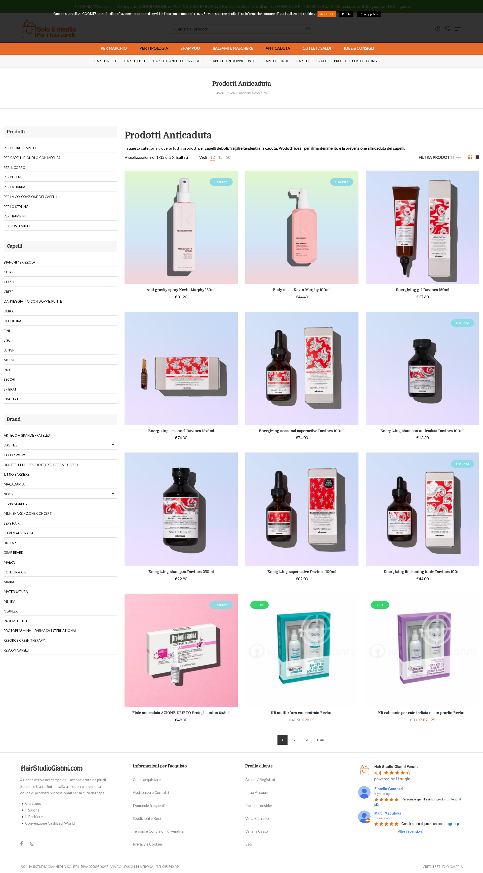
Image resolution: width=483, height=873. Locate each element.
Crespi (9, 292)
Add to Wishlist (230, 178)
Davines (10, 445)
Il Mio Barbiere (16, 474)
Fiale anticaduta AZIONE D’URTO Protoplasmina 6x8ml (181, 713)
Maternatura (16, 592)
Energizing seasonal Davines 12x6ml (181, 431)
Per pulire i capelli (20, 148)
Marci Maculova (387, 813)
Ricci (8, 370)
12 (212, 157)
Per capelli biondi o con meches (32, 158)
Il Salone (32, 810)
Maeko (10, 562)
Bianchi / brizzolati (21, 262)
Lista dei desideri (259, 805)
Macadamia (14, 484)
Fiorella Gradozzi (388, 788)
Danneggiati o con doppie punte (33, 301)
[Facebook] (21, 844)
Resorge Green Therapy (24, 640)
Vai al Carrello (257, 818)
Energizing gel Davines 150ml (422, 290)
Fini (7, 331)
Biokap (10, 543)
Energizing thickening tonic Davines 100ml (423, 572)
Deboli (9, 311)
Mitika (9, 601)
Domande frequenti (149, 805)
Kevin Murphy (15, 504)
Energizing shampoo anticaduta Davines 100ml (422, 431)
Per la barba (14, 187)
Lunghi (10, 350)
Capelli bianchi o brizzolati (177, 61)
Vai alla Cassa (256, 831)
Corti (9, 282)
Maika (9, 582)
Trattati (12, 399)
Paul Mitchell (16, 621)
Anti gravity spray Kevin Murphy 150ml (181, 290)
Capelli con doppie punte (233, 61)
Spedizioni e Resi (147, 818)
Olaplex (11, 611)
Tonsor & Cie (15, 572)
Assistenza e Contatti (151, 792)
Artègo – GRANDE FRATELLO (27, 435)
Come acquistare (147, 779)
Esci (248, 844)
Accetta (326, 14)
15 (220, 157)
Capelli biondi (275, 61)
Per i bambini (15, 216)
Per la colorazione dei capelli (30, 197)
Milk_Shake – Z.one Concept (28, 513)
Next (320, 739)
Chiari (9, 272)
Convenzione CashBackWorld (50, 823)
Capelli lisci (134, 61)
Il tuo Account (257, 792)
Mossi (9, 360)
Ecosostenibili (17, 226)
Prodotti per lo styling (355, 61)
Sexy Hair (12, 523)
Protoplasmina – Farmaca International (40, 631)
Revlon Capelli (16, 650)
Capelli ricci (105, 61)
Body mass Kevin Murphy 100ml (302, 290)
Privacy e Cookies (148, 844)
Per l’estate (14, 177)
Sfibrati (11, 389)
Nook (9, 494)
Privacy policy (369, 14)
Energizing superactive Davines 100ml (301, 572)
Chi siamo (33, 803)
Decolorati (14, 321)
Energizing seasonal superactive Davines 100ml (302, 431)
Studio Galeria (450, 867)
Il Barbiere (34, 816)
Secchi (9, 379)
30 (228, 157)
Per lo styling (16, 207)
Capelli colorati (311, 61)
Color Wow (14, 455)
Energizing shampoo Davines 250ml (181, 572)
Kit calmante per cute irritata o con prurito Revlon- (422, 713)
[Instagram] (32, 843)
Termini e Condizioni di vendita (158, 831)
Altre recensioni (410, 831)
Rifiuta (346, 14)
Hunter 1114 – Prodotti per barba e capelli (41, 465)
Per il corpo (14, 168)
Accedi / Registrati (260, 779)
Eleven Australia (18, 533)
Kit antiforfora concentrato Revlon (302, 713)
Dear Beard (14, 553)
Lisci (7, 340)
